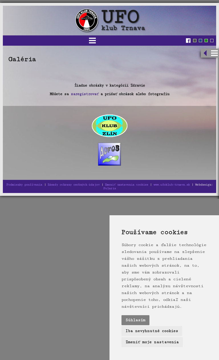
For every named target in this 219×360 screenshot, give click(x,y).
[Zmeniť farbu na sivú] (195, 40)
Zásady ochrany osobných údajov (74, 184)
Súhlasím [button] (135, 320)
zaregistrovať (84, 94)
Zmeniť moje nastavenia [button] (152, 342)
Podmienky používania (24, 184)
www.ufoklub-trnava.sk (171, 184)
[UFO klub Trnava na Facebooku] (189, 40)
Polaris (109, 188)
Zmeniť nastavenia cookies (126, 184)
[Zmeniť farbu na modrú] (200, 40)
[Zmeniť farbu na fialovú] (212, 40)
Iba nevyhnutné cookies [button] (151, 331)
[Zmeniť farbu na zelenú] (206, 40)
